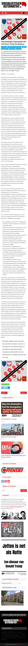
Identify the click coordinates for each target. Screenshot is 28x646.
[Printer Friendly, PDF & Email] (5, 384)
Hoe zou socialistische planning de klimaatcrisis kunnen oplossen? (5, 393)
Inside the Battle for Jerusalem (9, 419)
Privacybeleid (7, 628)
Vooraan (19, 48)
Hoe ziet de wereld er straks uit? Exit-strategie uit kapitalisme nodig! (13, 456)
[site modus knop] (22, 13)
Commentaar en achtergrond (14, 46)
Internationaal (5, 48)
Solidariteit (12, 48)
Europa (24, 46)
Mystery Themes (19, 644)
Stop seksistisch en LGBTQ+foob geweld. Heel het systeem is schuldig (24, 393)
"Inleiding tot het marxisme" (15, 506)
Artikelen (4, 46)
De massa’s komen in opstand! (8, 437)
